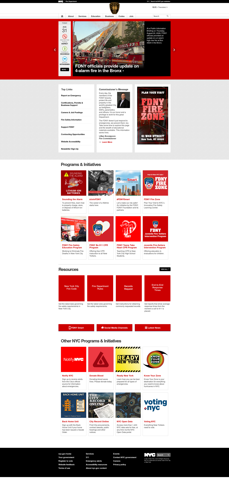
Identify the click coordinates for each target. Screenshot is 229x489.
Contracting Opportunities (73, 134)
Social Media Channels (116, 327)
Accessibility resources (96, 464)
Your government (66, 457)
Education (95, 16)
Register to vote (65, 461)
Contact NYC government (124, 457)
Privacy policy (119, 464)
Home (62, 16)
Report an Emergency (71, 95)
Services (82, 16)
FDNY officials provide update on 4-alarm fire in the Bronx (107, 68)
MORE (64, 69)
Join (131, 16)
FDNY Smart (77, 327)
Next (174, 49)
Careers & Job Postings (72, 112)
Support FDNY (67, 127)
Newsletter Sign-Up (69, 148)
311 (148, 1)
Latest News (154, 327)
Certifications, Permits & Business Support (72, 103)
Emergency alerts (94, 461)
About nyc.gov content (96, 468)
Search (170, 455)
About (71, 16)
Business (109, 16)
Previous (54, 49)
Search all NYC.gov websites (160, 1)
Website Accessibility (70, 141)
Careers (116, 461)
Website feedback (66, 464)
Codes (122, 16)
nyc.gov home (64, 453)
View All (164, 269)
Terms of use (64, 468)
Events (116, 453)
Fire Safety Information (71, 119)
